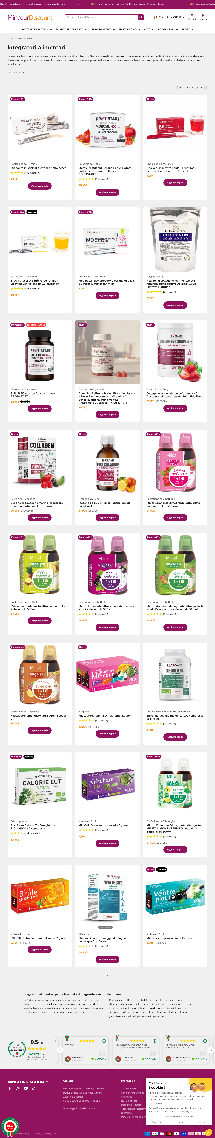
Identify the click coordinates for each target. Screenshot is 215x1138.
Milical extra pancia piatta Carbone (170, 938)
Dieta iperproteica (35, 29)
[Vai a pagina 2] (116, 976)
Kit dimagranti (101, 29)
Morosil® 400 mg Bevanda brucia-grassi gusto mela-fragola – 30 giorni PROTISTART (105, 171)
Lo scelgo (179, 1122)
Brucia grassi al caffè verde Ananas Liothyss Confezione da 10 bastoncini (35, 282)
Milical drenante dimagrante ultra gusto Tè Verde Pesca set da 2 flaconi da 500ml (175, 607)
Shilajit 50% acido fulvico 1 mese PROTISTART (33, 395)
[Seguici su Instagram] (18, 1088)
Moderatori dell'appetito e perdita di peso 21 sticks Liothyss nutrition (106, 282)
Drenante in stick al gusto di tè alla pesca (38, 168)
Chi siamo (126, 1096)
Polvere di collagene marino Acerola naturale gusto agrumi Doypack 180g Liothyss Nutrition (171, 284)
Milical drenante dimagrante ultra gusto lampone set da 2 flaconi (173, 504)
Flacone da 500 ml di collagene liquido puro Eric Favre (104, 504)
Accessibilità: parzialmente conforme (136, 1111)
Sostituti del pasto (69, 29)
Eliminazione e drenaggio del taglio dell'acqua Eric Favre (102, 939)
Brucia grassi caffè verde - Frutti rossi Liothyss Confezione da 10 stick (171, 169)
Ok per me (201, 1122)
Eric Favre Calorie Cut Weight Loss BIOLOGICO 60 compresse (34, 826)
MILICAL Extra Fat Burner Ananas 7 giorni (38, 938)
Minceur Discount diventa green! (139, 1117)
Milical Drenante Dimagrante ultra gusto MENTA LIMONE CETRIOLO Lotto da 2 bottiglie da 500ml (174, 828)
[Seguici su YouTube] (26, 1088)
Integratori (166, 29)
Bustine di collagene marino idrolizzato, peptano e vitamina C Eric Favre (37, 504)
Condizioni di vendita (132, 1093)
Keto (147, 29)
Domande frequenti (132, 1105)
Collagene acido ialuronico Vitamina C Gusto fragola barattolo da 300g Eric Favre (175, 395)
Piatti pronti (128, 29)
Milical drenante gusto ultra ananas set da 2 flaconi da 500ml (39, 607)
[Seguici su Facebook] (10, 1088)
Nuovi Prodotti (129, 1101)
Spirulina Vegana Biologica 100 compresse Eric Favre (175, 717)
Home (10, 38)
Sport (185, 29)
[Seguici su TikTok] (34, 1088)
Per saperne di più (18, 72)
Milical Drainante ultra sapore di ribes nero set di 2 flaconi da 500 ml (107, 607)
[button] (208, 1132)
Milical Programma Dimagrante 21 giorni (106, 716)
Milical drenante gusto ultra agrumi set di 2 (38, 717)
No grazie (156, 1122)
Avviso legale (128, 1088)
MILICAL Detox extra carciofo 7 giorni (104, 825)
